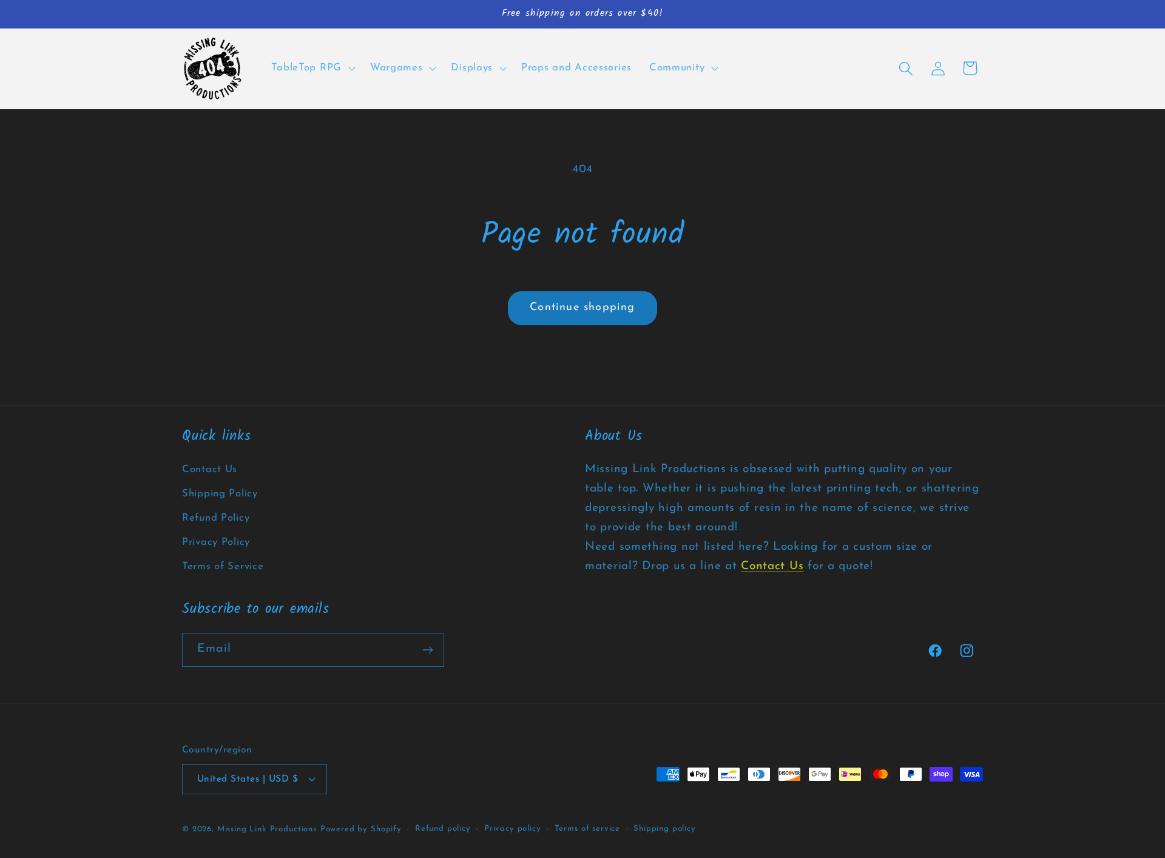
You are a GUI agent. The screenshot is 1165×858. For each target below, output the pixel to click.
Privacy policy (512, 829)
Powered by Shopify (361, 829)
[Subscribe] (427, 650)
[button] (312, 68)
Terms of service (587, 829)
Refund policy (443, 829)
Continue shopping (582, 307)
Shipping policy (664, 829)
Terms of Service (223, 566)
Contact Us (209, 469)
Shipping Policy (220, 493)
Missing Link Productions (267, 829)
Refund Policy (215, 518)
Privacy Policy (216, 542)
